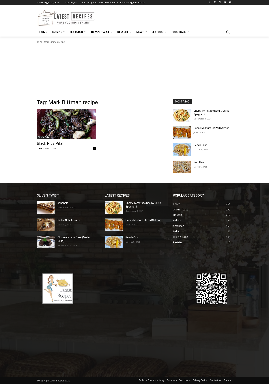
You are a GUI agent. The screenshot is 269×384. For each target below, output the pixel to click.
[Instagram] (215, 3)
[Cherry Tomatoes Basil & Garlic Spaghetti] (182, 115)
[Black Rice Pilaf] (66, 124)
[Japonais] (46, 207)
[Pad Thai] (182, 167)
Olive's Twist (44, 137)
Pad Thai (199, 162)
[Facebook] (210, 3)
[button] (227, 32)
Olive (39, 148)
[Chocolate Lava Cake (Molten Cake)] (46, 242)
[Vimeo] (225, 3)
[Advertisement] (134, 71)
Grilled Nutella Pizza (68, 220)
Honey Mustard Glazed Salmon (211, 127)
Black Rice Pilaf (50, 143)
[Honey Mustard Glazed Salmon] (182, 132)
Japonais (62, 202)
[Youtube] (230, 3)
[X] (220, 3)
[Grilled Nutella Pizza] (46, 224)
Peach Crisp (200, 145)
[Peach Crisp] (182, 149)
